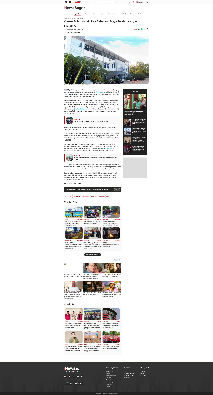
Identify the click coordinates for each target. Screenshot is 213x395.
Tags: (65, 196)
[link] (138, 29)
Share (135, 29)
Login (129, 2)
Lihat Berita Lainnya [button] (92, 254)
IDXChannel (143, 375)
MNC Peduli (127, 377)
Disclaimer (108, 377)
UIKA (65, 94)
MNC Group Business (129, 373)
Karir (125, 371)
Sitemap (108, 386)
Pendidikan (81, 109)
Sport (102, 14)
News (95, 14)
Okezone (142, 371)
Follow (116, 189)
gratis (107, 196)
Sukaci (87, 14)
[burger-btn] (147, 2)
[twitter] (147, 29)
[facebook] (144, 29)
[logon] (65, 2)
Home (68, 14)
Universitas (99, 92)
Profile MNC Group (128, 375)
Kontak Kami (109, 384)
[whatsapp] (141, 29)
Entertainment (112, 14)
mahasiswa (109, 148)
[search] (115, 2)
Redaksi (108, 373)
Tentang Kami (109, 371)
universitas (94, 196)
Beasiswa (101, 196)
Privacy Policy (109, 382)
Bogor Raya (77, 14)
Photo (140, 14)
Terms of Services (110, 379)
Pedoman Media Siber (111, 375)
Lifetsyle (123, 14)
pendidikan (85, 196)
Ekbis (132, 14)
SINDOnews (143, 373)
